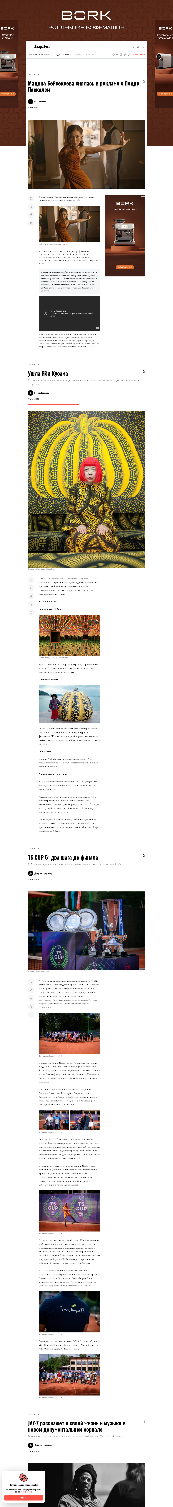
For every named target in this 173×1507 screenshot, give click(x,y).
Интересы (90, 55)
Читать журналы (138, 54)
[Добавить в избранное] (143, 81)
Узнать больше (27, 1491)
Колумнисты (45, 55)
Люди (57, 55)
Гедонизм (78, 55)
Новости (32, 55)
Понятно (24, 1497)
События (66, 55)
